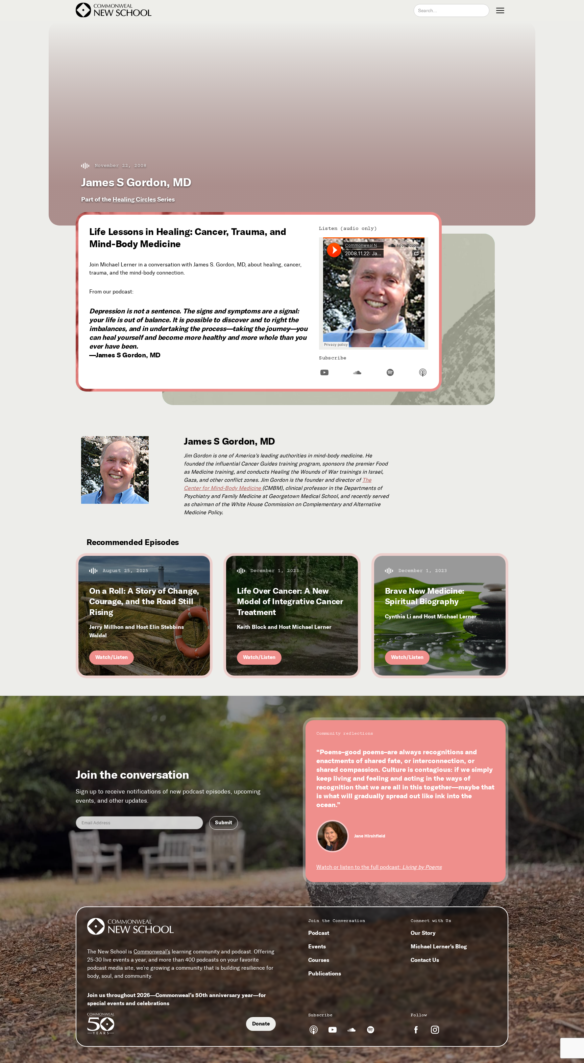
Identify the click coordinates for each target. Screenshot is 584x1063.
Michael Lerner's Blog (439, 946)
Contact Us (425, 959)
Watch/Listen (111, 657)
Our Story (423, 932)
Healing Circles (134, 199)
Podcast (318, 932)
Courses (318, 959)
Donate (261, 1024)
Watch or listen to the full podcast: (379, 867)
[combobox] (451, 10)
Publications (324, 973)
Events (317, 946)
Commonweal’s (151, 952)
